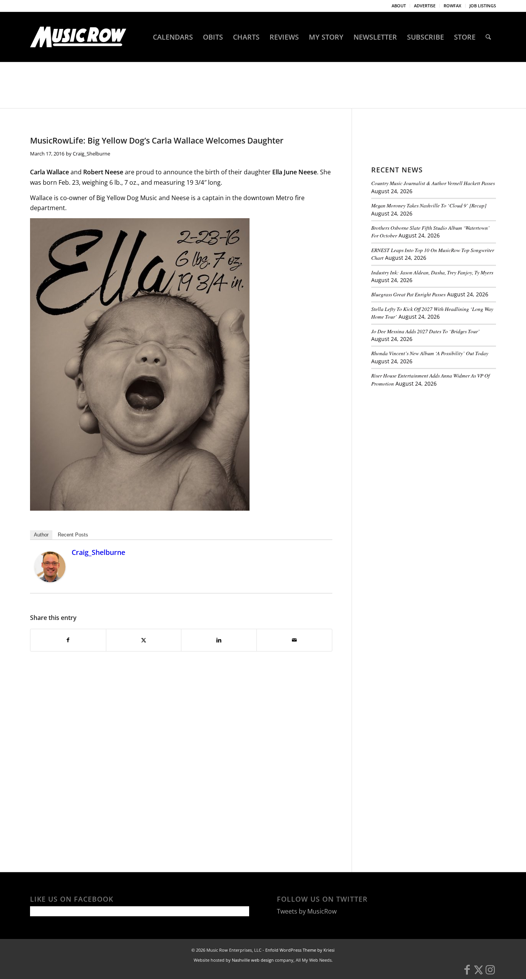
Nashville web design (253, 960)
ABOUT (399, 5)
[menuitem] (399, 6)
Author (41, 535)
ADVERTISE (425, 5)
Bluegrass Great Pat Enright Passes (408, 294)
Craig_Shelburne (91, 153)
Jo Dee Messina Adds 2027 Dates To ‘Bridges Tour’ (425, 331)
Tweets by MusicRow (307, 911)
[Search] (488, 37)
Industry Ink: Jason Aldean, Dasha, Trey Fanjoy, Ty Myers (432, 272)
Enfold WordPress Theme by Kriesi (300, 950)
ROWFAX (452, 5)
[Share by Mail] (294, 640)
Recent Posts (73, 535)
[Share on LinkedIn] (218, 640)
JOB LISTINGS (482, 5)
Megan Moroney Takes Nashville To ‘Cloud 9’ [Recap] (428, 205)
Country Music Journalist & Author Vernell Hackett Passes (433, 183)
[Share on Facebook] (68, 640)
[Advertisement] (429, 446)
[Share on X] (143, 640)
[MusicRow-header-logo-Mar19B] (78, 37)
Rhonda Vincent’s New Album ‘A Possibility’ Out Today (429, 353)
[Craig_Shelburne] (50, 580)
